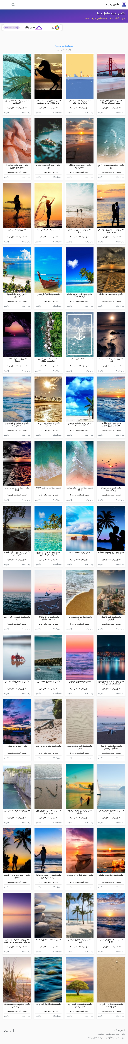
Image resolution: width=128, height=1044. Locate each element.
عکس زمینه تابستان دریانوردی (80, 359)
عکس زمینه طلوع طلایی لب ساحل (48, 424)
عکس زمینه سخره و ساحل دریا (17, 811)
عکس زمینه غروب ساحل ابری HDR (17, 489)
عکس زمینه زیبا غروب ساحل (111, 875)
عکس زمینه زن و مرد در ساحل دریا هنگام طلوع (48, 876)
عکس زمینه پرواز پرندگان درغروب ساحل (48, 618)
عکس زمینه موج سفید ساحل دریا (80, 618)
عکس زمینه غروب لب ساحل (111, 294)
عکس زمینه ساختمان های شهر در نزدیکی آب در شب (111, 683)
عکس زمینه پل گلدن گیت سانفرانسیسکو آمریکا (111, 102)
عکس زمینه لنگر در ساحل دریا (48, 746)
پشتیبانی (7, 1030)
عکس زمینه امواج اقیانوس (80, 682)
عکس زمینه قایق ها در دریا (48, 682)
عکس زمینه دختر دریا (17, 230)
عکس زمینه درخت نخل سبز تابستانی (17, 102)
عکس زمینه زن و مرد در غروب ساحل (79, 812)
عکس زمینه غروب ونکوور (17, 746)
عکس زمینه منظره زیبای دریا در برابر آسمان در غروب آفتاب (17, 941)
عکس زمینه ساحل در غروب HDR (111, 941)
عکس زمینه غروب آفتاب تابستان (17, 360)
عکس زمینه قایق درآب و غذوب (80, 875)
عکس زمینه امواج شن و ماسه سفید (79, 747)
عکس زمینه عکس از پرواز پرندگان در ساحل (111, 747)
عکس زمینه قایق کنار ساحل (48, 294)
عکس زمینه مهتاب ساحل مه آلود (111, 360)
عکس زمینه (113, 4)
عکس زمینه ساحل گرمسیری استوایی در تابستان (48, 554)
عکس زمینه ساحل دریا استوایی (17, 295)
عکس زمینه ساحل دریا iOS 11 (48, 488)
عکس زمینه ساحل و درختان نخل (79, 941)
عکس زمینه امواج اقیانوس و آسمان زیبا (17, 424)
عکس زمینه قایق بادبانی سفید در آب (111, 812)
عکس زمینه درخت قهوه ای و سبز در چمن (80, 1005)
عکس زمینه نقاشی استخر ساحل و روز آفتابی (80, 102)
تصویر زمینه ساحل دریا (111, 107)
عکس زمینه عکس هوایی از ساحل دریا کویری (16, 166)
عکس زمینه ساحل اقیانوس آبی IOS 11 (79, 489)
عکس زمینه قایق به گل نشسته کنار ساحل (17, 554)
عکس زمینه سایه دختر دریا (48, 230)
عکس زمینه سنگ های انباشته (48, 940)
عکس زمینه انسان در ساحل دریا (79, 231)
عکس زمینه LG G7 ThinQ (79, 552)
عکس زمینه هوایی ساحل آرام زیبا (111, 166)
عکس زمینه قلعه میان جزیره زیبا (48, 166)
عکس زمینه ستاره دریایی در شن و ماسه (111, 1005)
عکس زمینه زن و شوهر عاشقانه (111, 552)
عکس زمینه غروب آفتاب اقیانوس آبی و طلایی (111, 424)
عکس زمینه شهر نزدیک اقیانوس (111, 618)
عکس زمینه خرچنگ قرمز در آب (17, 683)
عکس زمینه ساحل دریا (111, 13)
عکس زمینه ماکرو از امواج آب (48, 1004)
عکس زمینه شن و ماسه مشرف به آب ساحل (17, 1005)
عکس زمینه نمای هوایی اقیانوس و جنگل (48, 360)
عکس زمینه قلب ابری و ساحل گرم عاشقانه (79, 295)
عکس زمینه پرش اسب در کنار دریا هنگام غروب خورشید (48, 102)
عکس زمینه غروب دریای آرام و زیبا (17, 618)
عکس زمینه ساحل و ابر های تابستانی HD (79, 424)
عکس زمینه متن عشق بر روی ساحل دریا (48, 812)
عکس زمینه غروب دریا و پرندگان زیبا (111, 489)
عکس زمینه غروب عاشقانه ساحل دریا (80, 166)
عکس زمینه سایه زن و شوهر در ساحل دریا (111, 231)
